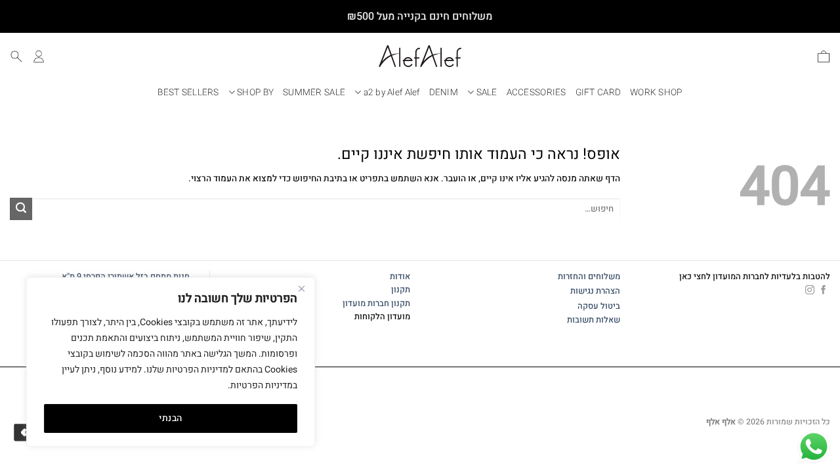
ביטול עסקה (599, 306)
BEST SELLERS (188, 92)
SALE (486, 92)
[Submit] (21, 209)
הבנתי (170, 418)
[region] (170, 362)
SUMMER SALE (314, 92)
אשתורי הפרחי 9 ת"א (98, 276)
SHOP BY (255, 92)
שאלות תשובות (593, 320)
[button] (823, 56)
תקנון (400, 290)
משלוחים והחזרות (589, 276)
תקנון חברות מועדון (376, 303)
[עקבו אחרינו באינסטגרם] (809, 290)
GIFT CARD (598, 92)
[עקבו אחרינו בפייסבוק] (823, 290)
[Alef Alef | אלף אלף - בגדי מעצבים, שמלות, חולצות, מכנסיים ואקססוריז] (420, 56)
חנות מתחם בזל (163, 276)
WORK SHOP (656, 92)
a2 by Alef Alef (392, 92)
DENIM (443, 92)
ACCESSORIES (536, 92)
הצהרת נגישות (595, 291)
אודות (400, 276)
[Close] (301, 288)
